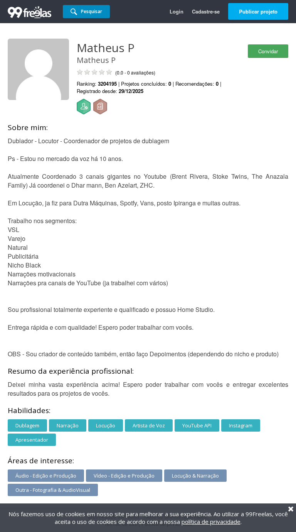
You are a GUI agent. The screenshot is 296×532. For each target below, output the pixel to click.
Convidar (268, 51)
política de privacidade (211, 521)
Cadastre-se (206, 11)
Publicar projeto (258, 11)
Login (176, 11)
